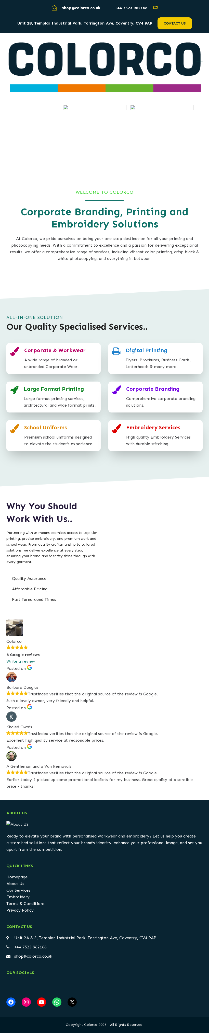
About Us (15, 883)
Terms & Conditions (25, 903)
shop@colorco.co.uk (33, 956)
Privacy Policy (20, 910)
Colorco (90, 1025)
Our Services (18, 890)
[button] (199, 64)
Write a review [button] (20, 661)
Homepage (17, 877)
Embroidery (18, 896)
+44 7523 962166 (131, 7)
